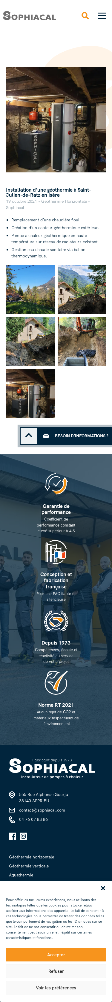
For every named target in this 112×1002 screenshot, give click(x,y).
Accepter (56, 955)
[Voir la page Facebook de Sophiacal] (12, 836)
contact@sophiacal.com (42, 810)
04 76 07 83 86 (33, 819)
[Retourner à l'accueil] (29, 15)
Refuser (56, 971)
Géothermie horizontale (31, 857)
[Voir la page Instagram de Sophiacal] (23, 836)
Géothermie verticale (29, 866)
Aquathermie (21, 875)
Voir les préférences (56, 988)
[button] (103, 888)
